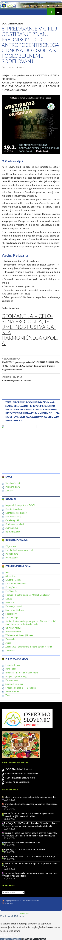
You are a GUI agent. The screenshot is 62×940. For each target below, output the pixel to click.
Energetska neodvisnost (16, 513)
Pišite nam (9, 903)
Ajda (7, 572)
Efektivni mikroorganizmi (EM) (19, 550)
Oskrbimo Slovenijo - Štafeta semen (22, 774)
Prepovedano (11, 558)
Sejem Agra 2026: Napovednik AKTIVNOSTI (24, 850)
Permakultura (11, 554)
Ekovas (8, 599)
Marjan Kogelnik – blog (15, 677)
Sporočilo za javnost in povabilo (16, 379)
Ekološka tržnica (12, 665)
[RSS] (3, 901)
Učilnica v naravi (12, 628)
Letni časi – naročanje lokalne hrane (21, 673)
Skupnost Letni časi (14, 684)
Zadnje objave (11, 528)
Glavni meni (58, 11)
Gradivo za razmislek (14, 524)
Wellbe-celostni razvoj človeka (19, 636)
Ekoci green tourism (12, 24)
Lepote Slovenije (12, 532)
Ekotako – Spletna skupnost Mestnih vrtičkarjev (27, 595)
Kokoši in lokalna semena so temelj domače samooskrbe (30, 797)
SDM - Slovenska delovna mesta (20, 778)
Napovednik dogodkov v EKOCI (20, 505)
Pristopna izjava (12, 487)
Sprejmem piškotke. (10, 939)
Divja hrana (10, 546)
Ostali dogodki (12, 521)
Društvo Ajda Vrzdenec (15, 584)
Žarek (8, 695)
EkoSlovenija (11, 591)
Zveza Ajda (10, 651)
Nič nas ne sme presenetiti (17, 782)
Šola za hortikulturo (14, 610)
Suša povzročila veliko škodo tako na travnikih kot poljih (30, 857)
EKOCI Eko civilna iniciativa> (18, 769)
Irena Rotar (10, 669)
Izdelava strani (24, 913)
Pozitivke (9, 603)
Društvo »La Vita (13, 580)
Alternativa (10, 576)
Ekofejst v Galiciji (13, 517)
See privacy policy (8, 935)
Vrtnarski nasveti (13, 632)
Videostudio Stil (12, 692)
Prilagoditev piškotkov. (33, 939)
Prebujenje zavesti (13, 606)
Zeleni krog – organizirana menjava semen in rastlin (28, 647)
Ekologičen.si (11, 588)
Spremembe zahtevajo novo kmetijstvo (22, 843)
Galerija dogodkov (13, 509)
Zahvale (8, 491)
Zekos (8, 643)
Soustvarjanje (11, 618)
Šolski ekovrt (11, 614)
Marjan (22, 68)
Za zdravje (10, 639)
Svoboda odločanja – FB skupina (20, 688)
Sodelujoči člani (12, 483)
